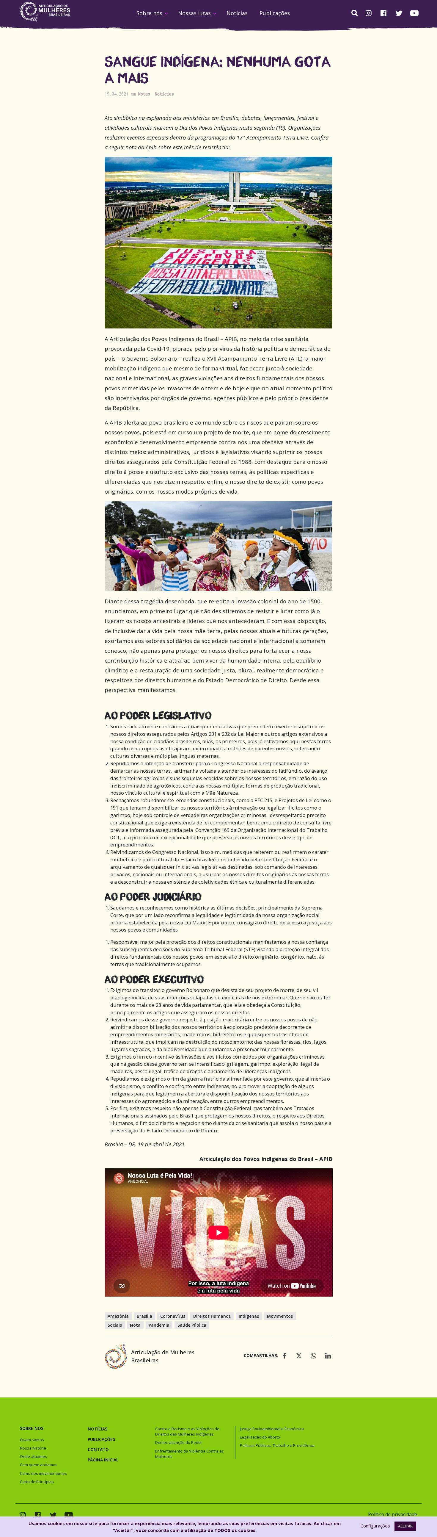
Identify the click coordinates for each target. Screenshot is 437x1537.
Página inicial (103, 1460)
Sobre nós (149, 13)
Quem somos (32, 1439)
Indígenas (249, 1316)
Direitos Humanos (212, 1316)
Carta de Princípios (37, 1481)
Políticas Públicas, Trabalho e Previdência (277, 1445)
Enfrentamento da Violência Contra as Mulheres (189, 1453)
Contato (98, 1449)
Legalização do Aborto (260, 1437)
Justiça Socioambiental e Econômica (272, 1428)
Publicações (275, 13)
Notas (144, 94)
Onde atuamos (33, 1456)
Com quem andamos (38, 1464)
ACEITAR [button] (405, 1526)
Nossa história (33, 1448)
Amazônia (118, 1316)
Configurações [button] (375, 1526)
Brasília (144, 1316)
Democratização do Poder (178, 1442)
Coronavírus (172, 1316)
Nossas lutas (194, 13)
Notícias (237, 13)
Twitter (399, 13)
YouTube (414, 13)
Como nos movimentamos (43, 1473)
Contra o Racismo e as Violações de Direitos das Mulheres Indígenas (187, 1431)
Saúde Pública (191, 1325)
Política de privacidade (392, 1514)
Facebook (383, 13)
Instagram (369, 13)
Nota (135, 1325)
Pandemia (159, 1325)
